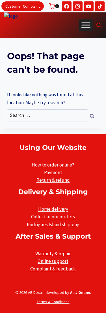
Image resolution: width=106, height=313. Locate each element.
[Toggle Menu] (85, 25)
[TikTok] (100, 6)
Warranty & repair (53, 253)
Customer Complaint (22, 6)
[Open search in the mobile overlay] (99, 25)
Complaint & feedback (53, 269)
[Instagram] (78, 6)
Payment (53, 172)
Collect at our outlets (53, 217)
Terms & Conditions (53, 301)
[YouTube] (89, 6)
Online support (53, 261)
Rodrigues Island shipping (53, 224)
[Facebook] (67, 6)
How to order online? (53, 165)
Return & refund (53, 180)
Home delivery (53, 209)
